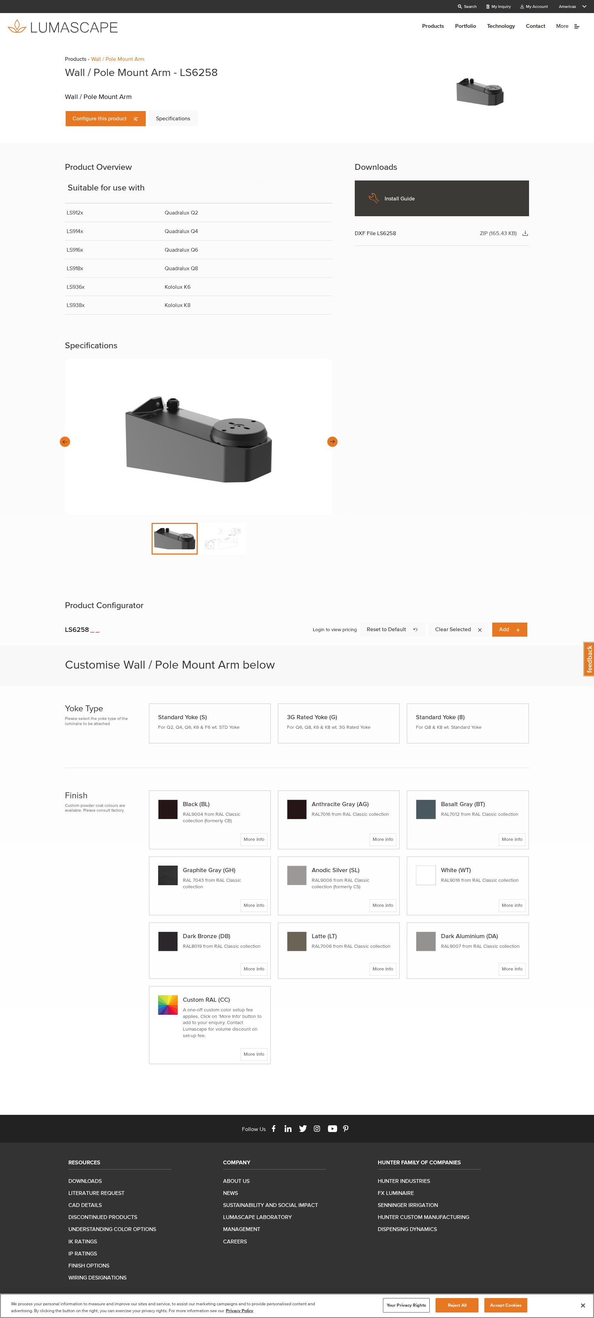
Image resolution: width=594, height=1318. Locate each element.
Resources (84, 1162)
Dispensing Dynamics (407, 1229)
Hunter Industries (404, 1181)
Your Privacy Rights (406, 1305)
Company (236, 1162)
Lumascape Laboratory (257, 1217)
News (230, 1193)
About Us (236, 1181)
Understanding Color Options (112, 1229)
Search (470, 6)
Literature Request (96, 1193)
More (563, 26)
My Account (536, 6)
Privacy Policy (239, 1310)
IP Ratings (82, 1253)
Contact (535, 26)
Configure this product (100, 118)
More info (254, 839)
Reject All (457, 1305)
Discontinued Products (102, 1217)
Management (241, 1229)
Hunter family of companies (419, 1162)
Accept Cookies (505, 1305)
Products (433, 26)
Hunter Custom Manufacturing (423, 1217)
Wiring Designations (97, 1277)
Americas (567, 6)
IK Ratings (82, 1241)
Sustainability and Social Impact (270, 1205)
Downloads (85, 1181)
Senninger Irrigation (408, 1205)
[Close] (583, 1305)
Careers (235, 1241)
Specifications (173, 118)
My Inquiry (501, 6)
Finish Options (88, 1265)
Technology (501, 26)
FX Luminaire (396, 1193)
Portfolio (465, 26)
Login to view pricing (335, 629)
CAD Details (85, 1205)
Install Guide (400, 198)
